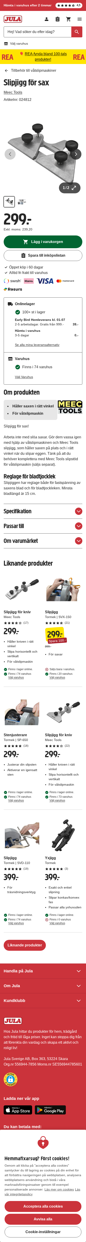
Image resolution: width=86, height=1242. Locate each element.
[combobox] (43, 31)
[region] (43, 1186)
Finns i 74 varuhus (19, 675)
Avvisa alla (43, 1219)
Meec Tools (13, 92)
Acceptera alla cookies (43, 1206)
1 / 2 (66, 188)
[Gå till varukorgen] (68, 19)
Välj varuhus (19, 43)
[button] (10, 1079)
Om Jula (12, 986)
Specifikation (17, 511)
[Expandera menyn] (79, 19)
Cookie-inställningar (43, 1232)
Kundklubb (14, 1000)
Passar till (14, 526)
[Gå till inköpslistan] (57, 19)
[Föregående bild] (10, 154)
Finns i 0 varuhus (60, 921)
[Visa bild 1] (9, 201)
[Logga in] (46, 19)
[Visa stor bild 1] (43, 154)
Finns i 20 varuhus (61, 675)
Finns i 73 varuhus (61, 798)
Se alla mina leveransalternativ (37, 345)
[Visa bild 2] (22, 201)
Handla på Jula (18, 971)
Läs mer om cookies (59, 1189)
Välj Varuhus (24, 377)
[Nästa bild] (75, 154)
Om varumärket (21, 540)
